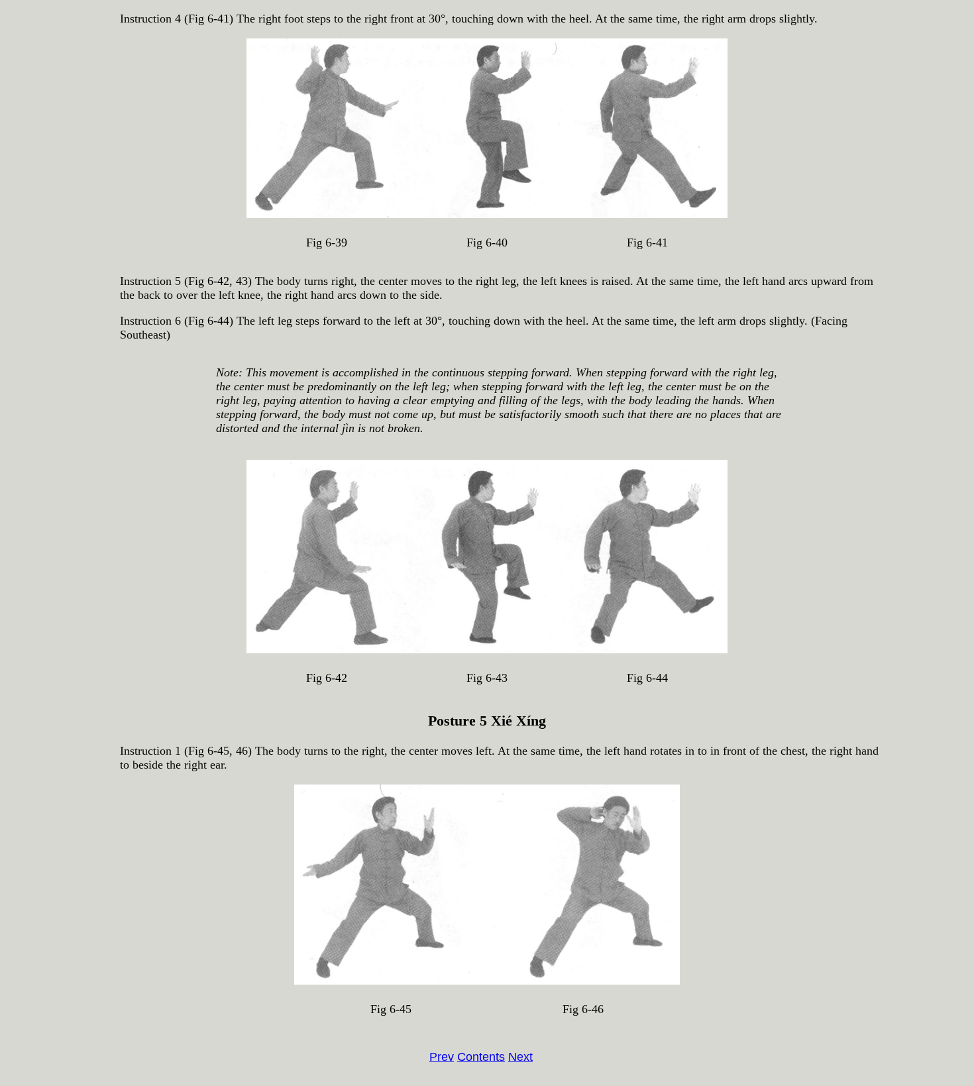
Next (520, 1056)
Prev (441, 1056)
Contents (481, 1056)
